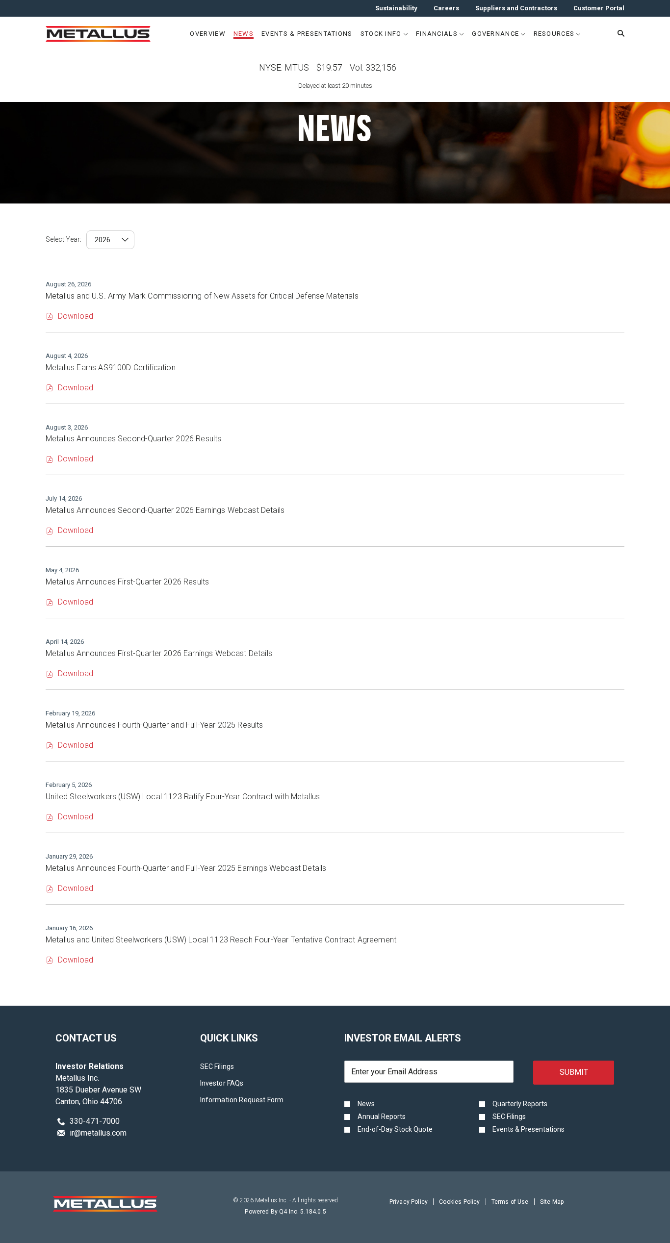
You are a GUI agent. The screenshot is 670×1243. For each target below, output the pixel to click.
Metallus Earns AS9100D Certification (111, 367)
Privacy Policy (408, 1203)
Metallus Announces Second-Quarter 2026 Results (133, 438)
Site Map (552, 1203)
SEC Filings (229, 1067)
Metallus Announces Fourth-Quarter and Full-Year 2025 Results (154, 725)
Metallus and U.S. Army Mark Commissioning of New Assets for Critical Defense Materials (202, 296)
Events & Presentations (528, 1129)
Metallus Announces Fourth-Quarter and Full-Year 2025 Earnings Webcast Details (186, 868)
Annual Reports (382, 1116)
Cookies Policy (459, 1203)
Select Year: (63, 239)
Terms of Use (510, 1203)
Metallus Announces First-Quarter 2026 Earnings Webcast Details (159, 653)
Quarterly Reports (519, 1104)
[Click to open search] (618, 33)
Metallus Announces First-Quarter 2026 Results (127, 581)
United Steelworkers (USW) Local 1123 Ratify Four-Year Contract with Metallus (183, 796)
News (366, 1104)
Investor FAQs (234, 1084)
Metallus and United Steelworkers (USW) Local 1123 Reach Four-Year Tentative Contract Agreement (221, 939)
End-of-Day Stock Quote (395, 1129)
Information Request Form (254, 1100)
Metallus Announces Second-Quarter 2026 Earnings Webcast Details (165, 510)
